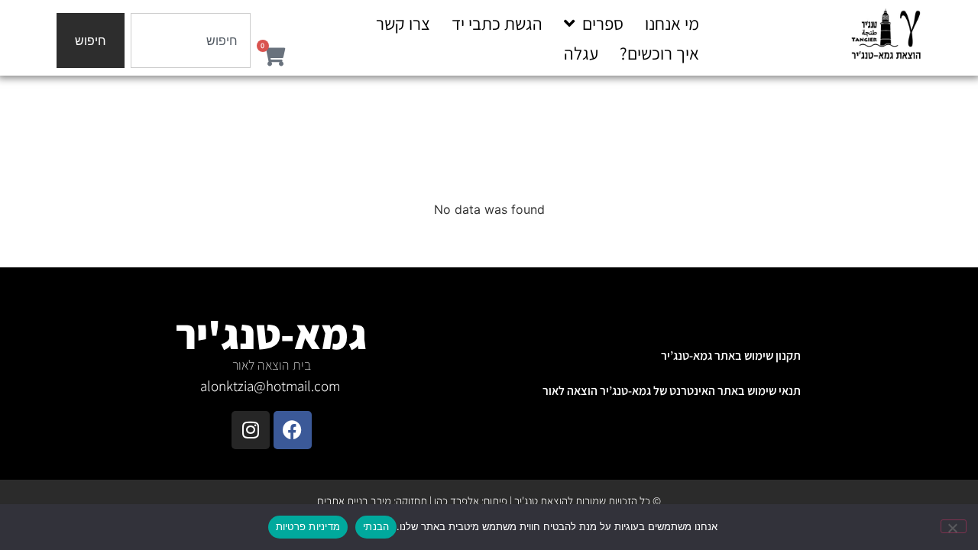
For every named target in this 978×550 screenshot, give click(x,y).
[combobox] (191, 40)
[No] (954, 526)
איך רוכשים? (659, 53)
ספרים (602, 23)
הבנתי (376, 526)
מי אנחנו (672, 23)
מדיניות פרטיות (308, 526)
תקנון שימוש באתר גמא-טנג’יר (731, 356)
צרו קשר (403, 23)
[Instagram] (251, 430)
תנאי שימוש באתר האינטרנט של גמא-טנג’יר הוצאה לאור (671, 391)
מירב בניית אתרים (354, 500)
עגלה (581, 53)
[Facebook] (293, 430)
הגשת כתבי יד (497, 23)
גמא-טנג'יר (271, 334)
